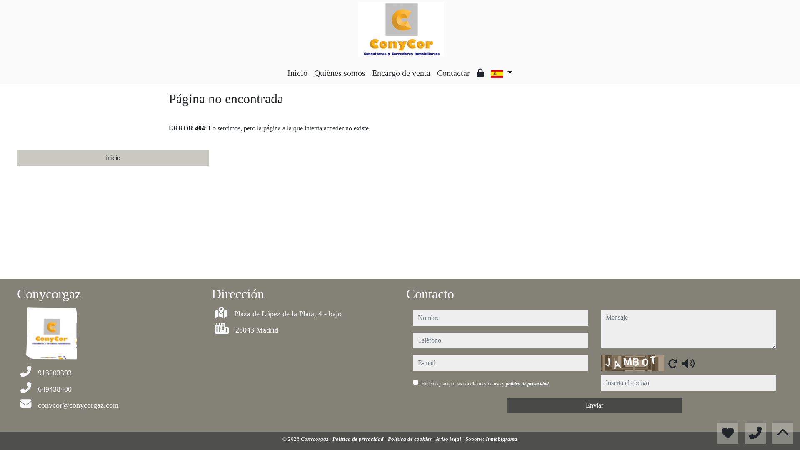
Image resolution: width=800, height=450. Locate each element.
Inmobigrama (502, 439)
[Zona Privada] (480, 72)
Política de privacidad (358, 439)
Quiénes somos (339, 73)
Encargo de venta (401, 73)
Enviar (594, 405)
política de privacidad (527, 384)
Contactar (453, 73)
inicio (113, 157)
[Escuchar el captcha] (688, 363)
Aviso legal (449, 439)
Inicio (298, 73)
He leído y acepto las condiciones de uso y (485, 384)
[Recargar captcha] (673, 363)
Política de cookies (410, 439)
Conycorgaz (315, 439)
